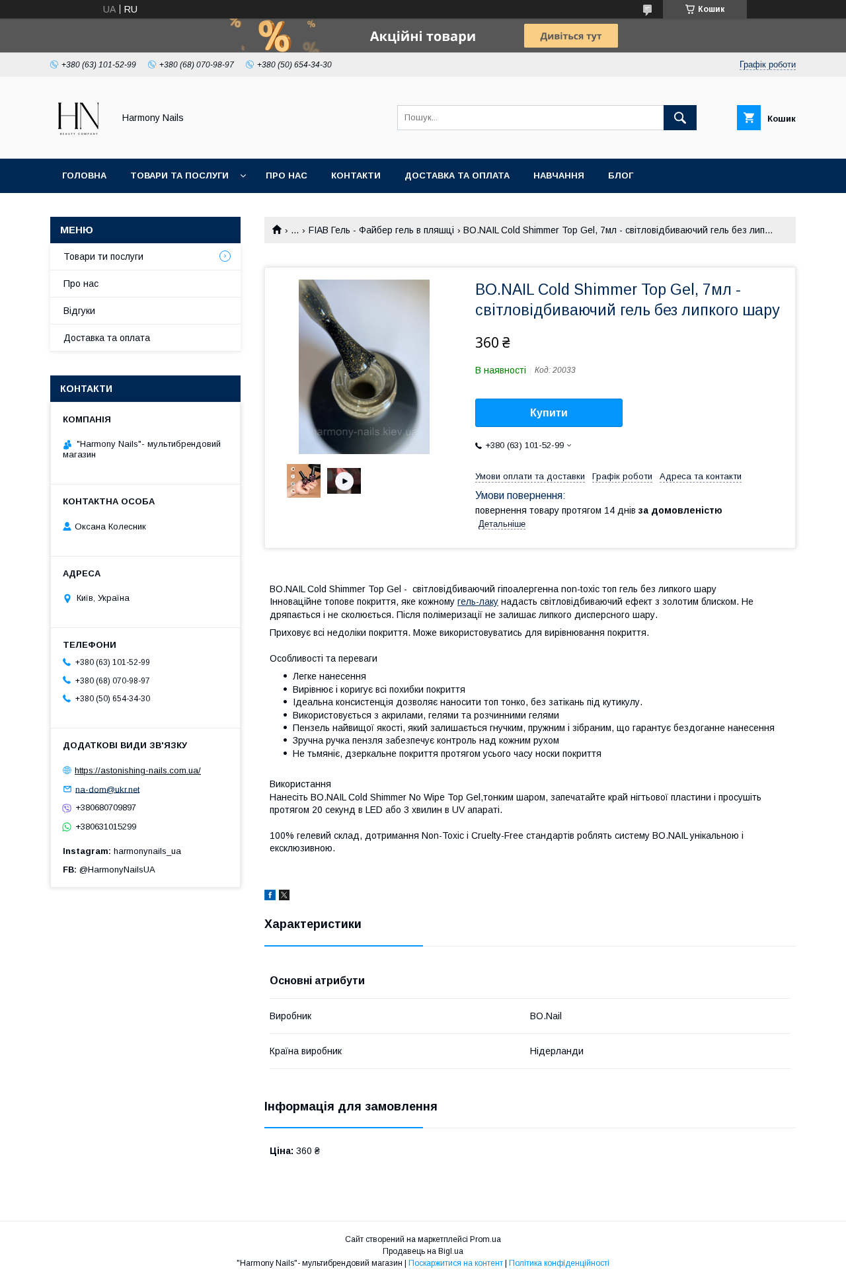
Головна (84, 175)
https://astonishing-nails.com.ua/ (138, 770)
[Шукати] (680, 117)
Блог (620, 175)
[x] (284, 897)
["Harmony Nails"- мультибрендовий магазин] (78, 141)
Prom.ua (485, 1239)
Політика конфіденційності (559, 1263)
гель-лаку (477, 601)
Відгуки (79, 310)
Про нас (286, 175)
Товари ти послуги (103, 256)
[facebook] (270, 897)
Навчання (558, 175)
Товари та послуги (179, 175)
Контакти (356, 175)
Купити (549, 412)
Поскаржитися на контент (455, 1263)
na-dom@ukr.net (107, 789)
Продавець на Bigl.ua (423, 1251)
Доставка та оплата (457, 175)
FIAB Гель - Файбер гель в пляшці (381, 230)
